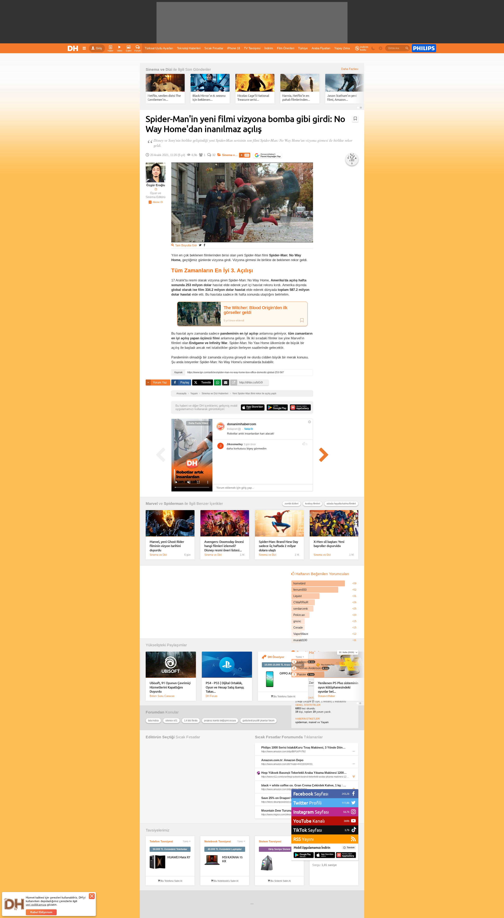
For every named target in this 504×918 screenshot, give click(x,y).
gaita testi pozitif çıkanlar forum (258, 720)
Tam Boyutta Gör (186, 245)
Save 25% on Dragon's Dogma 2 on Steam (290, 797)
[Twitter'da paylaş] (200, 245)
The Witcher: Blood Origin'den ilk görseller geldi (255, 310)
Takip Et (248, 429)
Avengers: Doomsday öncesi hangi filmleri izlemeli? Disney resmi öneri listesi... (224, 545)
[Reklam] (424, 48)
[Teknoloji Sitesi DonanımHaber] (73, 48)
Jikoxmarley (235, 444)
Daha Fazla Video (198, 423)
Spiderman (173, 503)
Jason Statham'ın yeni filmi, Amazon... (342, 97)
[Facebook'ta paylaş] (204, 245)
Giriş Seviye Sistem (279, 849)
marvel (312, 722)
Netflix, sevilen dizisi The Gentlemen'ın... (164, 97)
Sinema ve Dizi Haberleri (215, 393)
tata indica (153, 720)
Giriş (99, 48)
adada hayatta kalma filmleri (341, 503)
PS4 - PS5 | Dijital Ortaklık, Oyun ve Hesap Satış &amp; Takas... (225, 687)
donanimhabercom (241, 424)
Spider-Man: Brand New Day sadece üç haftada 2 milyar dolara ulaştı (278, 545)
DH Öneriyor (276, 657)
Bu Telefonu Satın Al (284, 696)
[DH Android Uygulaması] (304, 855)
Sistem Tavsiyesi (270, 841)
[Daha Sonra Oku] (355, 118)
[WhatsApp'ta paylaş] (217, 382)
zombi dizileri (291, 503)
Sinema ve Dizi (159, 69)
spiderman (301, 722)
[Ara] (407, 48)
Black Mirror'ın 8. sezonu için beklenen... (209, 97)
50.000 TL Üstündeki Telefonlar (170, 849)
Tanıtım (351, 847)
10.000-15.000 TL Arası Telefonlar (283, 664)
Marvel (152, 503)
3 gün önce (250, 444)
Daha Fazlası (349, 69)
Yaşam (194, 393)
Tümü (299, 657)
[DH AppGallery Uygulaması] (346, 855)
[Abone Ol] (156, 202)
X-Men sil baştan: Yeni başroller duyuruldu (329, 543)
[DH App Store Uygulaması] (325, 855)
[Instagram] (220, 426)
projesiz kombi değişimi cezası (220, 720)
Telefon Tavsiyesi (161, 841)
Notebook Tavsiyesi (217, 841)
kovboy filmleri (312, 503)
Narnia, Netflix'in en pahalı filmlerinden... (296, 97)
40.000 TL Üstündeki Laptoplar (225, 849)
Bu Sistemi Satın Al (280, 881)
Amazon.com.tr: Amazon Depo (282, 760)
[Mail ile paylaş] (225, 382)
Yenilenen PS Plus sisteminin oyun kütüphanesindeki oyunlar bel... (338, 687)
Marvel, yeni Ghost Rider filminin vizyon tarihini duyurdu (167, 545)
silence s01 (171, 720)
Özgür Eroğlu (155, 185)
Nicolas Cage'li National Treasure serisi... (253, 97)
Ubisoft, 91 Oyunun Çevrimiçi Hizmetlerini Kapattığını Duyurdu (170, 687)
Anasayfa (181, 393)
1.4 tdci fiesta (191, 720)
